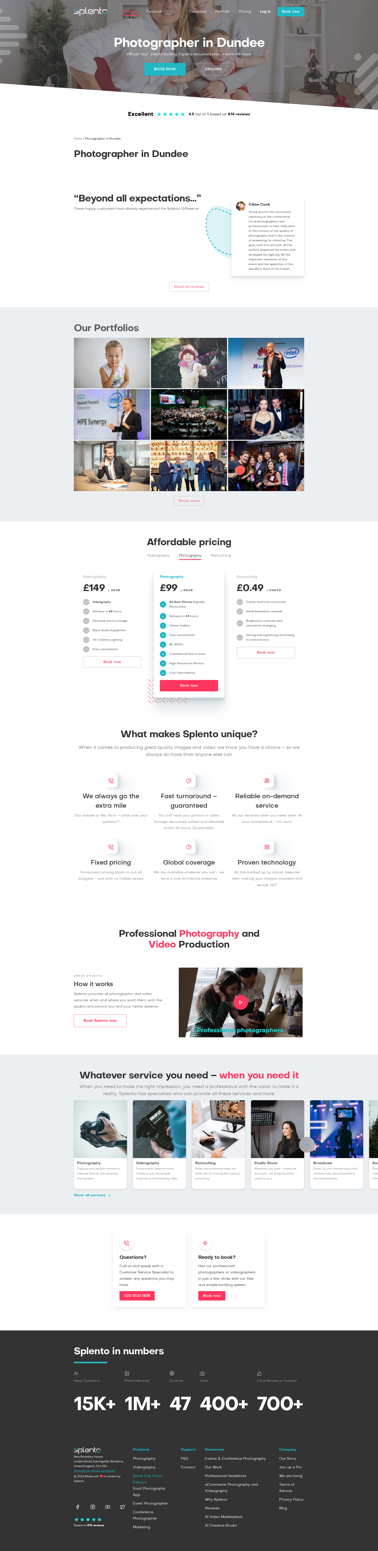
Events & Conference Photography (235, 1458)
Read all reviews (189, 287)
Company (197, 11)
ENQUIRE (213, 69)
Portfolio (222, 11)
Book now (291, 11)
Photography (190, 555)
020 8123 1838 (137, 1296)
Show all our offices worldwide (94, 1471)
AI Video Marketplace (223, 1517)
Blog (283, 1508)
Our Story (287, 1458)
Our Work (213, 1467)
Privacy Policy (291, 1499)
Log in (265, 11)
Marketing (141, 1527)
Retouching (221, 555)
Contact (188, 1467)
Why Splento (216, 1499)
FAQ (184, 1458)
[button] (306, 1144)
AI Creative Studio (221, 1525)
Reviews (212, 1508)
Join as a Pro (290, 1467)
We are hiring (290, 1476)
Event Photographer (150, 1503)
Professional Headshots (225, 1476)
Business (129, 11)
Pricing (245, 11)
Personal (153, 11)
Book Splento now (100, 1021)
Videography (158, 555)
